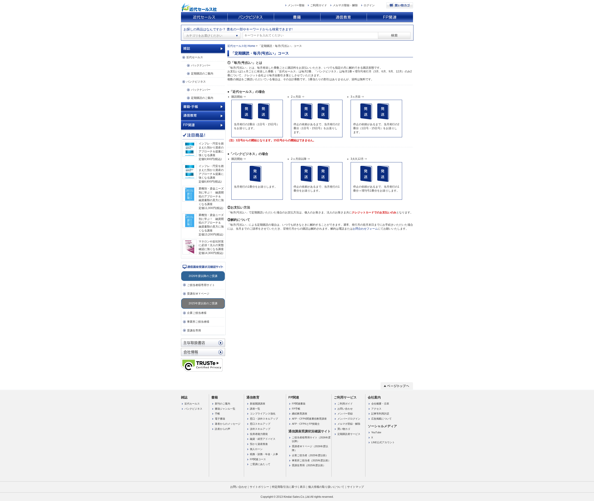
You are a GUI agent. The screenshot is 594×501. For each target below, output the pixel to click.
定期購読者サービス (348, 434)
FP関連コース (258, 459)
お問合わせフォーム (365, 228)
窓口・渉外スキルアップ (264, 418)
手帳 (217, 413)
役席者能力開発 (259, 434)
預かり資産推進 (259, 444)
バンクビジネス (250, 17)
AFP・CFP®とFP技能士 (306, 423)
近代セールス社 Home (241, 46)
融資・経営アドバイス (262, 438)
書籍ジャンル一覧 (225, 408)
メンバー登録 (296, 5)
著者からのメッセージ (227, 423)
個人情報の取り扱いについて (326, 486)
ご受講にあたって (260, 464)
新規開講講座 (257, 403)
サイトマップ (355, 486)
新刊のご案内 (222, 403)
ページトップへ (397, 386)
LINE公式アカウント (383, 442)
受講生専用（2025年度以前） (309, 465)
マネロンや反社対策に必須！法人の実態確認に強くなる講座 (211, 245)
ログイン (369, 5)
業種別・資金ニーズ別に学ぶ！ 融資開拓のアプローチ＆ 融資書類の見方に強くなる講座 (211, 196)
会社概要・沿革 (380, 403)
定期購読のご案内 (202, 73)
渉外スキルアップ (260, 428)
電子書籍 (220, 418)
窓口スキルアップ (260, 423)
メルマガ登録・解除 (345, 5)
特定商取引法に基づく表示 (288, 486)
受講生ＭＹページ (198, 293)
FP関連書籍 (298, 403)
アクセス (376, 408)
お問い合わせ (345, 408)
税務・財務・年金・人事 (264, 454)
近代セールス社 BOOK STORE (199, 7)
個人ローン (256, 449)
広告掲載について (381, 418)
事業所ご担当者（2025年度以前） (311, 460)
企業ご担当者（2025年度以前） (310, 455)
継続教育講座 (299, 413)
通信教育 (343, 17)
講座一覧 (255, 408)
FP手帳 (296, 408)
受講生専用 (194, 330)
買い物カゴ (399, 5)
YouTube (376, 432)
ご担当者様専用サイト (201, 285)
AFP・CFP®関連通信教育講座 (309, 418)
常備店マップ (203, 343)
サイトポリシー (259, 486)
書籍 (297, 17)
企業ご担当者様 (197, 313)
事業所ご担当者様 (198, 321)
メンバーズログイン (348, 418)
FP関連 (390, 17)
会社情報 (203, 352)
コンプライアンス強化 (262, 413)
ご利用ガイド (318, 5)
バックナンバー (200, 65)
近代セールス (204, 17)
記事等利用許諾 (380, 413)
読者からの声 (222, 428)
